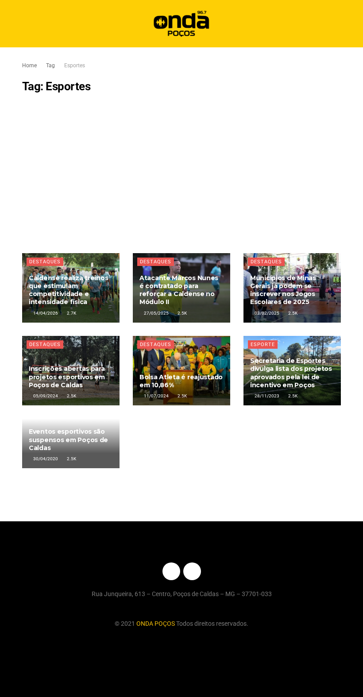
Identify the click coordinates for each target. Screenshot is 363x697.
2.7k (71, 313)
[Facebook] (171, 571)
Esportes (74, 65)
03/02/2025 (266, 313)
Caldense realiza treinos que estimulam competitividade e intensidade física (68, 290)
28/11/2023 (266, 395)
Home (29, 65)
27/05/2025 (156, 313)
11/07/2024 (156, 395)
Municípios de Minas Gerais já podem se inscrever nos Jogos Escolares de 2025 (283, 290)
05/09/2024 (45, 395)
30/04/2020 (45, 458)
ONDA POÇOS (156, 623)
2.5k (182, 313)
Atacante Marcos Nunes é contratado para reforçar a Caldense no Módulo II (178, 290)
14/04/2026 (45, 313)
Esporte (263, 344)
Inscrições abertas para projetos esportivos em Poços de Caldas (67, 377)
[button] (349, 24)
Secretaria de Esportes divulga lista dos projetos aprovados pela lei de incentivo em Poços (291, 373)
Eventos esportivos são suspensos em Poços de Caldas (68, 439)
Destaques (45, 262)
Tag (50, 65)
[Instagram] (192, 571)
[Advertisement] (181, 173)
